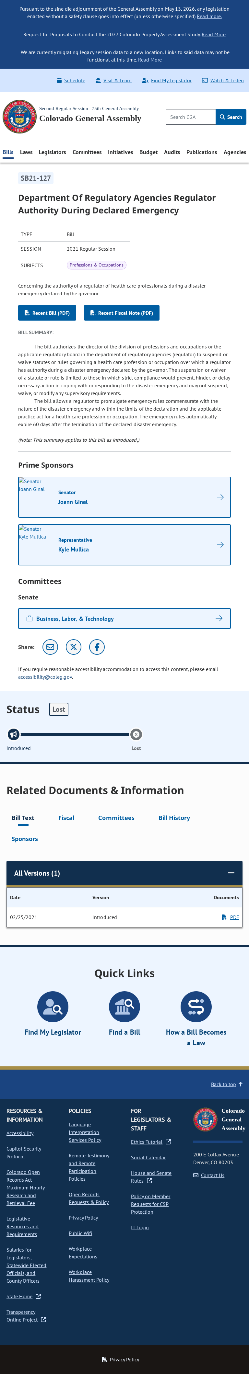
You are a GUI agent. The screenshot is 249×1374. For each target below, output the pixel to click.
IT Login (140, 1227)
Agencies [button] (235, 152)
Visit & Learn (117, 80)
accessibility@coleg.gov (45, 677)
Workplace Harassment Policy (89, 1276)
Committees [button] (87, 152)
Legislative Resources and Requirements (22, 1226)
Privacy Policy (83, 1217)
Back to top (223, 1084)
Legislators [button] (52, 152)
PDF (234, 917)
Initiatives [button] (120, 152)
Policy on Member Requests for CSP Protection (150, 1204)
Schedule (74, 80)
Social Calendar (148, 1157)
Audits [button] (172, 152)
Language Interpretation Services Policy (85, 1132)
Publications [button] (201, 152)
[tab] (23, 818)
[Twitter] (73, 647)
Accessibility (19, 1133)
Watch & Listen (227, 80)
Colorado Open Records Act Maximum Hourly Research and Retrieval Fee (25, 1187)
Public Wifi (80, 1233)
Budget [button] (148, 152)
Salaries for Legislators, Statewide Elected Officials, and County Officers (26, 1265)
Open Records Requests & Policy (89, 1198)
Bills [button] (8, 152)
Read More (213, 34)
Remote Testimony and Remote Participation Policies (89, 1167)
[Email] (50, 647)
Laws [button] (26, 152)
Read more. (209, 16)
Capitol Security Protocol (23, 1152)
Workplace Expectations (83, 1252)
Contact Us (212, 1175)
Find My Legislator (171, 80)
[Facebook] (97, 647)
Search (234, 117)
